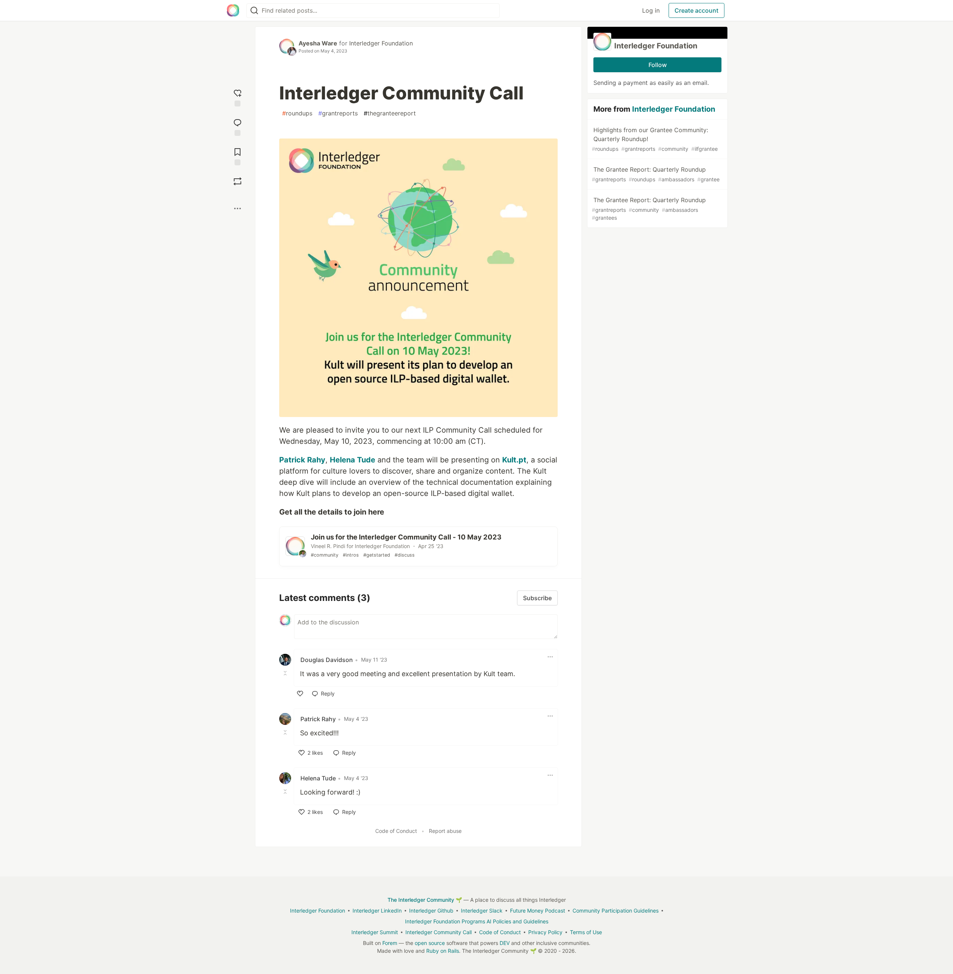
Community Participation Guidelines (616, 910)
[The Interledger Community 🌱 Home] (233, 10)
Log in (651, 10)
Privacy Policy (545, 932)
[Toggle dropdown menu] (550, 657)
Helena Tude (318, 778)
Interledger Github (431, 910)
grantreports (338, 113)
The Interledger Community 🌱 (425, 900)
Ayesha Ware (318, 43)
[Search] (254, 10)
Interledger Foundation (381, 43)
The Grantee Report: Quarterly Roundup (656, 174)
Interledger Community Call (438, 932)
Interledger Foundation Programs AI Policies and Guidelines (476, 921)
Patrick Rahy (318, 719)
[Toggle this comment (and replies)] (286, 673)
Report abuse (445, 831)
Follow (657, 65)
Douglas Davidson (326, 659)
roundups (297, 113)
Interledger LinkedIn (377, 910)
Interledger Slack (482, 910)
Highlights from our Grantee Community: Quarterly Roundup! (655, 139)
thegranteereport (390, 113)
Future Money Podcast (537, 910)
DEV (505, 943)
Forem (389, 943)
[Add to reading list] (237, 156)
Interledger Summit (374, 932)
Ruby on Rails (442, 951)
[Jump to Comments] (237, 126)
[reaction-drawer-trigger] (237, 97)
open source (430, 943)
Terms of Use (586, 932)
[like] (300, 694)
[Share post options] (237, 208)
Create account (696, 10)
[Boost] (237, 181)
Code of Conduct (396, 831)
